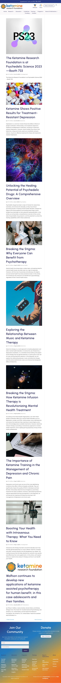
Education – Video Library (14, 669)
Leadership (55, 659)
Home (5, 11)
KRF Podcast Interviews (45, 669)
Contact (34, 13)
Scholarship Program (35, 669)
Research (10, 11)
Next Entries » (38, 619)
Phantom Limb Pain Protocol (3, 666)
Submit (25, 650)
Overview (34, 659)
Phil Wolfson (10, 74)
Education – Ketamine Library (14, 661)
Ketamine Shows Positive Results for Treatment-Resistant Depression (23, 113)
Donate (54, 664)
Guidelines (26, 11)
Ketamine (22, 120)
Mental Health (24, 265)
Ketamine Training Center (24, 661)
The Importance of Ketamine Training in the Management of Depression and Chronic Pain (23, 469)
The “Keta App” (3, 670)
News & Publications (50, 11)
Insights (13, 672)
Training (33, 11)
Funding (27, 13)
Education (18, 11)
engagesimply (46, 676)
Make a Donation (46, 636)
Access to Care (25, 669)
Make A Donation (49, 5)
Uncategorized (24, 74)
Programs (40, 11)
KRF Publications (25, 604)
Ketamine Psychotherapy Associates (25, 666)
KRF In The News (45, 665)
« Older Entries (10, 619)
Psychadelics (23, 201)
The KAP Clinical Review (3, 661)
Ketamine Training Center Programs (34, 663)
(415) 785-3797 (36, 1)
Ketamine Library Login (14, 665)
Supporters (55, 661)
